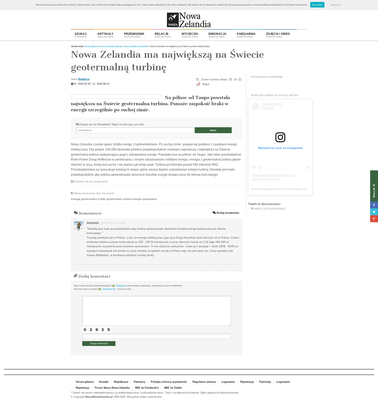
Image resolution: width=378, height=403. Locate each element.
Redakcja (83, 79)
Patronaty (265, 381)
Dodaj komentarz (227, 212)
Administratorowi (229, 392)
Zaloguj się (121, 285)
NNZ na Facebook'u (147, 387)
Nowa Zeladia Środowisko (136, 46)
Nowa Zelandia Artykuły (111, 46)
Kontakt (103, 381)
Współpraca (121, 381)
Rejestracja (247, 381)
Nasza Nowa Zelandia (189, 21)
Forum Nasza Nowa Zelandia (112, 387)
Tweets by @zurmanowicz (264, 203)
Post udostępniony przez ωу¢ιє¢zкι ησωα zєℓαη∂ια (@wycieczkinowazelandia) (299, 188)
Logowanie (228, 381)
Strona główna (91, 46)
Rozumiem (317, 5)
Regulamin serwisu (204, 381)
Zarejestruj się (109, 289)
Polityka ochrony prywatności (169, 381)
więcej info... (336, 5)
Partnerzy (139, 381)
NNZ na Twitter (173, 387)
